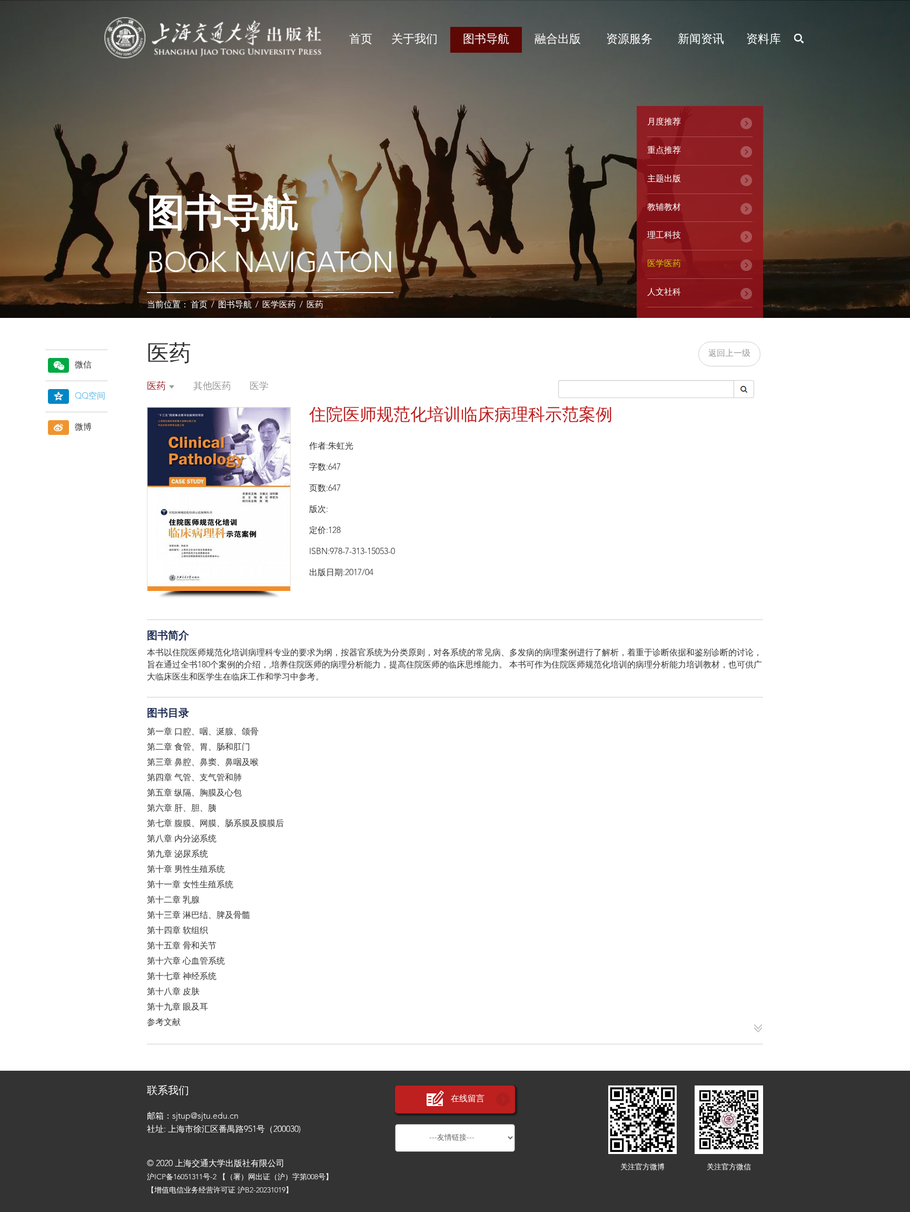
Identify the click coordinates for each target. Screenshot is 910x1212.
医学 (259, 386)
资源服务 (629, 39)
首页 (360, 39)
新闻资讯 (701, 39)
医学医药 (279, 305)
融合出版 (558, 39)
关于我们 (414, 39)
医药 (314, 305)
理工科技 (664, 235)
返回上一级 (729, 354)
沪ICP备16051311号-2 (181, 1177)
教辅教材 (664, 207)
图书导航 (486, 39)
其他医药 (212, 386)
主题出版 (664, 179)
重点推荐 (664, 151)
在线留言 (467, 1099)
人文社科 (664, 292)
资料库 (763, 39)
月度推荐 (664, 122)
